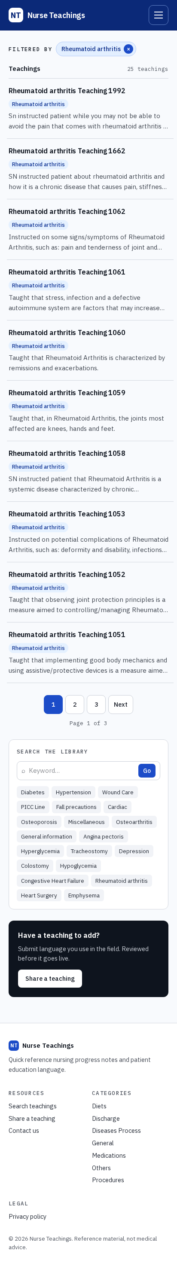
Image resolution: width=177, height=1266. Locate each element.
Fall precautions (76, 807)
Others (101, 1168)
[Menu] (158, 15)
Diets (99, 1106)
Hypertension (73, 792)
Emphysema (84, 895)
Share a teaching (50, 978)
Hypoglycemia (78, 865)
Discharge (106, 1118)
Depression (134, 851)
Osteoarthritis (134, 822)
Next (121, 704)
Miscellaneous (86, 822)
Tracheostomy (89, 851)
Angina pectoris (103, 836)
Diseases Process (116, 1130)
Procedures (108, 1180)
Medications (109, 1155)
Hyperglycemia (40, 851)
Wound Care (118, 792)
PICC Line (33, 807)
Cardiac (117, 807)
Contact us (24, 1130)
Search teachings (33, 1106)
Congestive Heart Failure (52, 881)
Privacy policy (27, 1216)
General (103, 1143)
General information (46, 836)
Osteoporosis (39, 822)
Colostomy (35, 865)
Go (147, 771)
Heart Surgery (39, 895)
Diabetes (33, 792)
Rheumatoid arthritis (121, 881)
